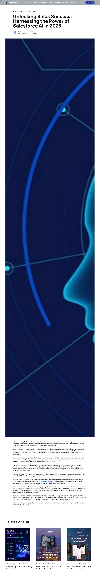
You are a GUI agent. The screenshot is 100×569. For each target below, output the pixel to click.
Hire (51, 2)
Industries (44, 2)
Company (28, 2)
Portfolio (65, 2)
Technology (57, 2)
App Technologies (41, 564)
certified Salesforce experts (45, 481)
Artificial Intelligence (11, 564)
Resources (73, 2)
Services (36, 2)
